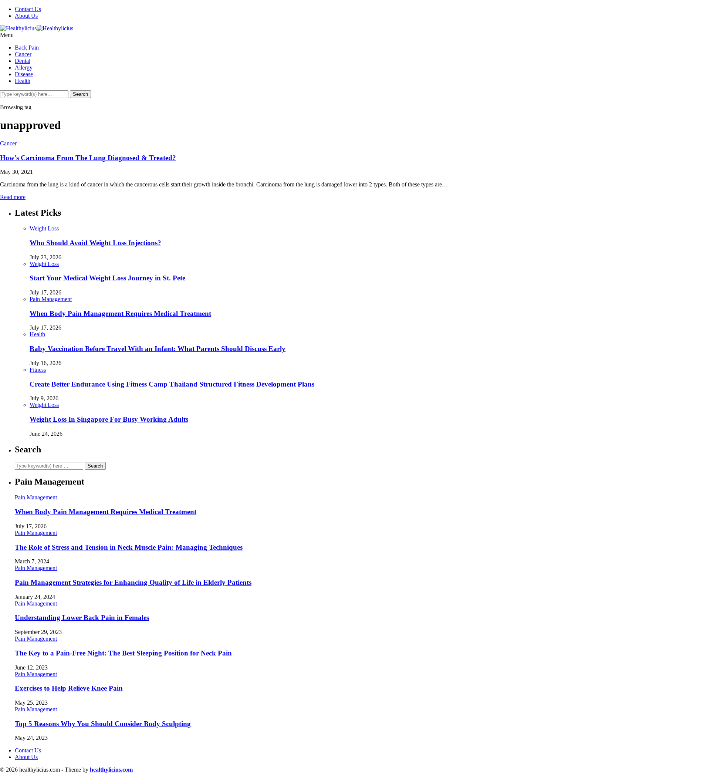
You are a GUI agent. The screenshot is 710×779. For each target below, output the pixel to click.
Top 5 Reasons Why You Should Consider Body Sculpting (103, 724)
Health (22, 81)
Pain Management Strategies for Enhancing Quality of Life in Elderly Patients (133, 582)
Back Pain (27, 47)
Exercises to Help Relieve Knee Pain (69, 688)
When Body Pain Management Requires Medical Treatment (120, 313)
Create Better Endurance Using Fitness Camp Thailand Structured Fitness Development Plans (172, 384)
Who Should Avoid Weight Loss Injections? (95, 243)
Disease (24, 74)
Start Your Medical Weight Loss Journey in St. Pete (107, 278)
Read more (13, 197)
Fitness (38, 370)
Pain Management (51, 299)
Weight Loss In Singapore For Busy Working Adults (109, 419)
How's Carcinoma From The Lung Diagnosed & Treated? (88, 158)
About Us (26, 16)
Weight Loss (44, 228)
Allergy (24, 67)
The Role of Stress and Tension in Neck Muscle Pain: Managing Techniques (129, 547)
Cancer (23, 54)
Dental (22, 61)
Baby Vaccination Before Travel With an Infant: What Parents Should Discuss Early (157, 349)
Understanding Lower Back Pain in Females (82, 617)
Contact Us (28, 9)
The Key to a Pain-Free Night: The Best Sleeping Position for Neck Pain (123, 653)
